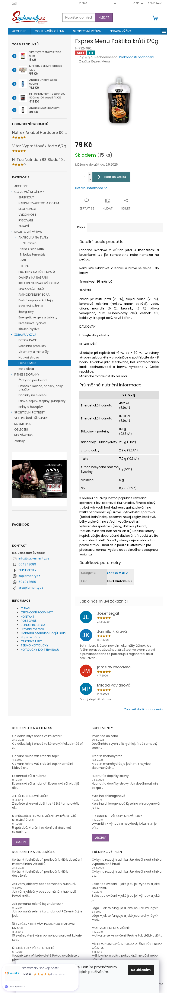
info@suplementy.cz (34, 558)
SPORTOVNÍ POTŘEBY (29, 412)
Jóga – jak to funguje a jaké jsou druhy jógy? (125, 908)
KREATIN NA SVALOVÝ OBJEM (39, 283)
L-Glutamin (28, 243)
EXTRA (24, 266)
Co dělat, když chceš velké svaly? (37, 736)
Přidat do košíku (114, 177)
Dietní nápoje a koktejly (36, 300)
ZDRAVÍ (24, 226)
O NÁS (83, 3)
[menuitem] (19, 31)
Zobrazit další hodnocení (142, 709)
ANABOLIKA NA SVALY (33, 237)
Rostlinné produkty (32, 346)
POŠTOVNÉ (28, 621)
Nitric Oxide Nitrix (32, 249)
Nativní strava (29, 357)
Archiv (21, 842)
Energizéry (26, 311)
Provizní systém (32, 629)
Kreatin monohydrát (107, 756)
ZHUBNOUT (26, 197)
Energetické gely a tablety (38, 317)
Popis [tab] (81, 227)
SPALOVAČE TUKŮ (31, 289)
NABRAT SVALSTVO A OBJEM (39, 203)
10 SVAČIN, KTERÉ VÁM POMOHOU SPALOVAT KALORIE (44, 926)
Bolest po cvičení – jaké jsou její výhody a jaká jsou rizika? (126, 886)
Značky (19, 441)
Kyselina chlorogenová (108, 796)
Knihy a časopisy (31, 407)
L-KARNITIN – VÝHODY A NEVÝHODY (117, 816)
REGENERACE (27, 209)
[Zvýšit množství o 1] (90, 174)
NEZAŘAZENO (23, 435)
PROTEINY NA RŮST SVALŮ (37, 272)
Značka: (94, 61)
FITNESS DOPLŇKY (26, 374)
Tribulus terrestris (32, 254)
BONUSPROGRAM (33, 625)
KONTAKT (27, 616)
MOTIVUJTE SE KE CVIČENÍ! (111, 928)
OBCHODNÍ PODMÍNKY (37, 612)
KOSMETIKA (22, 424)
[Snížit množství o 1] (90, 179)
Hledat (104, 17)
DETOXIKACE (28, 340)
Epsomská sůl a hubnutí (29, 776)
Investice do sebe (105, 736)
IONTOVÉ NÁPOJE (31, 306)
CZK (136, 3)
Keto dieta (26, 369)
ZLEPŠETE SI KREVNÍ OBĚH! (30, 796)
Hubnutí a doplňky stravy (110, 776)
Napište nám (30, 637)
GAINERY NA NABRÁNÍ (33, 277)
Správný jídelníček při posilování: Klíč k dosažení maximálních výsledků (47, 862)
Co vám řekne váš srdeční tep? (35, 756)
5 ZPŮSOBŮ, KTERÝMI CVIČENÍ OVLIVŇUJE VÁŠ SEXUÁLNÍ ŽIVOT (44, 818)
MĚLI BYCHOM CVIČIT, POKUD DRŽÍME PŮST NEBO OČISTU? (127, 946)
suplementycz (29, 576)
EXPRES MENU (28, 363)
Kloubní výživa (29, 329)
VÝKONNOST (27, 214)
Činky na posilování (33, 380)
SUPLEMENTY (27, 570)
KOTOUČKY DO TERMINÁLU (40, 650)
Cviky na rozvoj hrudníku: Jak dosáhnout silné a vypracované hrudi (127, 862)
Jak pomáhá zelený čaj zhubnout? (37, 904)
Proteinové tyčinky (32, 323)
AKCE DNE (21, 186)
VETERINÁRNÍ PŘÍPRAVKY (31, 418)
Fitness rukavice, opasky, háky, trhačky (41, 388)
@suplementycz (31, 587)
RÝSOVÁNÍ (26, 220)
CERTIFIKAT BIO (31, 641)
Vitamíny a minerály (34, 352)
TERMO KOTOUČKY (34, 645)
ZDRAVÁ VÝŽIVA (25, 334)
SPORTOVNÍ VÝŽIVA (28, 232)
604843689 (27, 564)
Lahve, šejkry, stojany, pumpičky (42, 401)
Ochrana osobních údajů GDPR (44, 633)
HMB (23, 260)
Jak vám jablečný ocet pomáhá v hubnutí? (44, 884)
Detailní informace (89, 188)
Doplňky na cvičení (33, 395)
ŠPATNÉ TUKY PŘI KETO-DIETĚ (33, 948)
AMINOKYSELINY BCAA (34, 294)
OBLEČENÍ (21, 429)
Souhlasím (141, 969)
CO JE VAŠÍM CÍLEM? (29, 192)
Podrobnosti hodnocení (136, 57)
